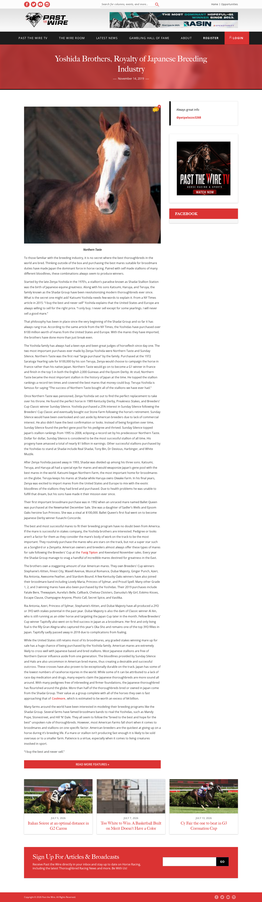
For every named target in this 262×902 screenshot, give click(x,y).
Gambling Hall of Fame (149, 38)
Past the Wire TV (33, 38)
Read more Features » (92, 764)
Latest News (107, 38)
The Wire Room (72, 38)
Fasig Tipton (89, 552)
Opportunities (229, 4)
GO (222, 862)
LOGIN (237, 38)
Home (214, 4)
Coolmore (58, 698)
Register (211, 38)
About (186, 38)
